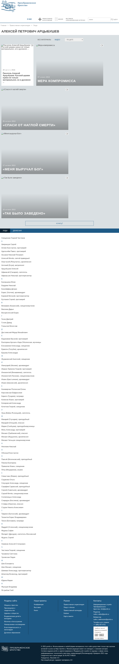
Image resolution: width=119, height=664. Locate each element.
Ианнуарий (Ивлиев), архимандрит (15, 365)
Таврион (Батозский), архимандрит (15, 514)
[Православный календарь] (39, 19)
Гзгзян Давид (6, 323)
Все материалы (44, 40)
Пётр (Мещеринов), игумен (12, 470)
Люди (35, 25)
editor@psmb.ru (103, 614)
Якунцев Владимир (9, 587)
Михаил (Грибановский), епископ (14, 433)
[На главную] (18, 6)
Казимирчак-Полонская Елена (13, 389)
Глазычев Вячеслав (9, 326)
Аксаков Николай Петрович (12, 255)
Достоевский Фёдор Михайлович (14, 332)
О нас (29, 19)
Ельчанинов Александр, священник (15, 346)
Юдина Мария (7, 580)
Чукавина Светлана (9, 554)
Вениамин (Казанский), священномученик (18, 306)
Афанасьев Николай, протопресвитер (16, 276)
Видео (57, 40)
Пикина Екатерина (8, 463)
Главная (3, 25)
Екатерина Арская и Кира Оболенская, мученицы (21, 342)
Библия (60, 19)
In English (114, 19)
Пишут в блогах (69, 607)
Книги (36, 610)
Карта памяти (68, 616)
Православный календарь (73, 610)
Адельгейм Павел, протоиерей (13, 251)
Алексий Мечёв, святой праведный (15, 258)
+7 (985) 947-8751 (99, 625)
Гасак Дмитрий (7, 319)
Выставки (37, 607)
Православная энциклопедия (20, 25)
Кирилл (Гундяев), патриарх (12, 396)
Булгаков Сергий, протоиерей (13, 299)
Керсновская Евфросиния (11, 393)
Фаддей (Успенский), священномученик (17, 527)
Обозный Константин (9, 453)
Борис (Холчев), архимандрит (13, 292)
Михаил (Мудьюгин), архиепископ (14, 437)
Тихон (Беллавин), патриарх (12, 521)
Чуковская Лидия (8, 557)
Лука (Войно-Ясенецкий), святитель (15, 413)
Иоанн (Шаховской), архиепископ (14, 383)
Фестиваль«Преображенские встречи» (75, 19)
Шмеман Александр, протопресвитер (16, 571)
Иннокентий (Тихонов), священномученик (17, 376)
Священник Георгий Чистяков (13, 238)
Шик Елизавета (7, 564)
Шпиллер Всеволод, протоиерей (14, 574)
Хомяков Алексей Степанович (13, 544)
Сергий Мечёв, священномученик (14, 493)
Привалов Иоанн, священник (12, 466)
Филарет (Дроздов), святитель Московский (18, 534)
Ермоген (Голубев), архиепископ (14, 349)
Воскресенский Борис (10, 313)
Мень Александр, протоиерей (13, 430)
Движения (17, 231)
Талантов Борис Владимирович (13, 517)
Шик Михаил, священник (11, 567)
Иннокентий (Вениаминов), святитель (16, 372)
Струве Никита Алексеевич (12, 507)
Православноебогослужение (47, 19)
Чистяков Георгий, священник (13, 550)
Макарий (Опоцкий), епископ (12, 423)
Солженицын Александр (11, 497)
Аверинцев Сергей (8, 244)
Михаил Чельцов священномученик (15, 440)
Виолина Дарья (7, 309)
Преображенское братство (20, 649)
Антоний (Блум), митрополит (12, 265)
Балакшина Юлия (8, 282)
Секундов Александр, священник (14, 483)
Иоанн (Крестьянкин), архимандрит (15, 379)
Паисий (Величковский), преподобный (16, 459)
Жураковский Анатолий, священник (15, 359)
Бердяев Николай (8, 285)
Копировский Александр (11, 403)
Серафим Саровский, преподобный (15, 487)
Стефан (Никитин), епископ (12, 504)
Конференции (38, 604)
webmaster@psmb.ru (105, 619)
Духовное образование (12, 633)
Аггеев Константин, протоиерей (13, 248)
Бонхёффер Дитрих (9, 289)
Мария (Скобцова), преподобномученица (17, 426)
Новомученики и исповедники (14, 624)
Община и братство (11, 605)
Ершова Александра (9, 353)
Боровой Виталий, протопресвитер (15, 296)
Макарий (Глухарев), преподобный (15, 419)
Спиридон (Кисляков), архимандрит (15, 500)
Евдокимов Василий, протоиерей (14, 339)
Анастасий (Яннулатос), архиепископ (16, 262)
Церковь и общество (11, 613)
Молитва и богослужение (13, 621)
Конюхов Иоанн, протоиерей (12, 400)
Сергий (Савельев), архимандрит (14, 490)
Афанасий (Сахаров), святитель (14, 272)
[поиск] (112, 19)
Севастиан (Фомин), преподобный (15, 476)
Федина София (7, 531)
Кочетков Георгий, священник (13, 407)
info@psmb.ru (105, 609)
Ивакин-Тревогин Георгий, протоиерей (16, 369)
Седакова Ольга (8, 480)
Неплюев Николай (8, 447)
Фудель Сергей (7, 538)
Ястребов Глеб (7, 590)
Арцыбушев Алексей (9, 269)
